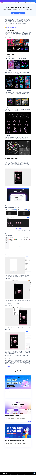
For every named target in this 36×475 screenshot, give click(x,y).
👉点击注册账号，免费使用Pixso (18, 202)
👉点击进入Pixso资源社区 (18, 228)
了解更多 (29, 396)
